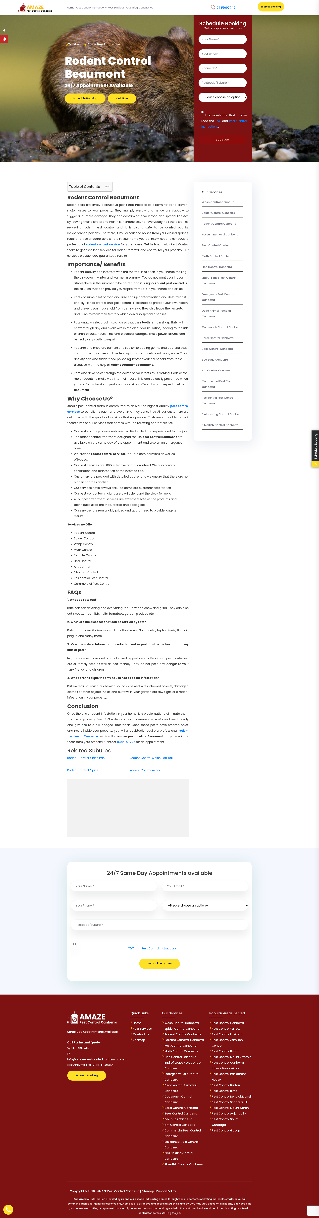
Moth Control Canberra (217, 256)
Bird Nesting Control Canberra (222, 414)
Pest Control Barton (226, 1085)
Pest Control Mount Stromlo (231, 1057)
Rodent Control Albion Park (86, 758)
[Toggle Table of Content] (105, 186)
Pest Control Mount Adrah (230, 1108)
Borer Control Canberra (218, 338)
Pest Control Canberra (217, 245)
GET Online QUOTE (160, 963)
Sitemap (139, 1040)
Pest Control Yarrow (226, 1029)
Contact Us (141, 1034)
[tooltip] (4, 31)
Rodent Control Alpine (82, 770)
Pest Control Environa (227, 1034)
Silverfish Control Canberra (220, 425)
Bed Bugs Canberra (215, 360)
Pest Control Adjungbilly (229, 1114)
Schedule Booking (85, 98)
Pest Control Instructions (159, 948)
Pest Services (142, 1029)
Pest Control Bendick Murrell (232, 1097)
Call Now (122, 98)
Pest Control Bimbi (225, 1091)
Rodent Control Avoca (145, 770)
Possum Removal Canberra (220, 234)
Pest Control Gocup (226, 1130)
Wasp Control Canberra (218, 202)
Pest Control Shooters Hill (230, 1102)
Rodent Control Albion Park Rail (151, 758)
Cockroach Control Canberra (222, 327)
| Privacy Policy (165, 1191)
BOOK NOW (222, 139)
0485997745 (225, 7)
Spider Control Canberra (218, 213)
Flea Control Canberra (217, 267)
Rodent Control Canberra (219, 224)
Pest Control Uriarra (226, 1051)
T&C (218, 121)
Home (137, 1023)
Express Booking (271, 6)
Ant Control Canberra (216, 370)
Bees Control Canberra (217, 349)
